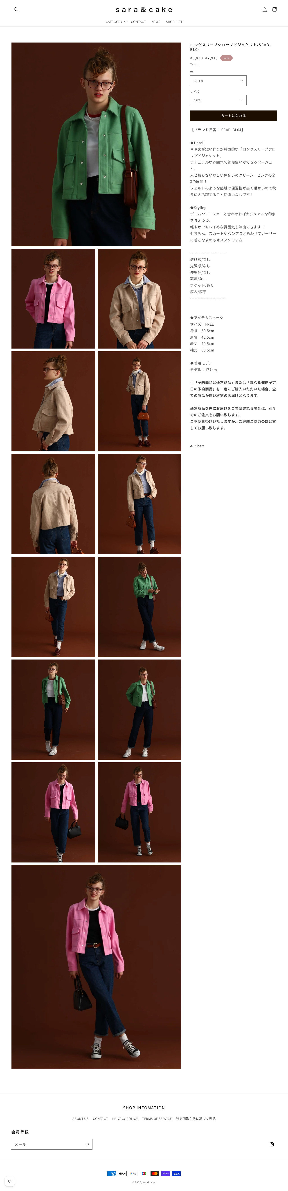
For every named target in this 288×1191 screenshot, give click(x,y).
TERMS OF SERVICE (157, 1118)
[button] (16, 9)
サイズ (194, 91)
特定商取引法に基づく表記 (196, 1118)
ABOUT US (80, 1118)
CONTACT (100, 1118)
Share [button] (200, 446)
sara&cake (149, 1182)
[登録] (87, 1144)
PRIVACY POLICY (125, 1118)
